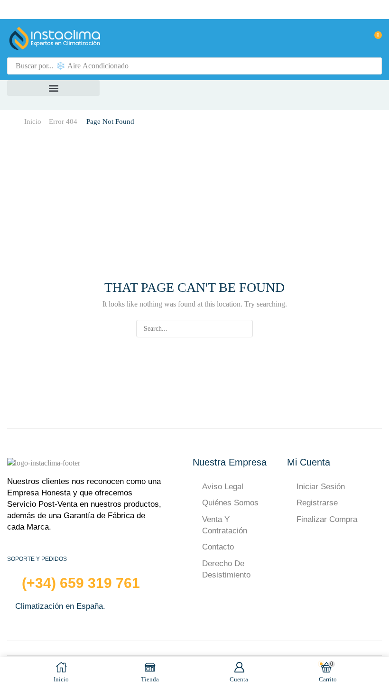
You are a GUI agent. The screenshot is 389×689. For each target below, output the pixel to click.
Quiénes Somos (230, 502)
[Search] (371, 66)
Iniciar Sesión (320, 486)
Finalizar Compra (326, 519)
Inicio (32, 121)
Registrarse (317, 502)
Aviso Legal (222, 486)
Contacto (218, 546)
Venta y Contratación (224, 525)
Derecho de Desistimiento (226, 569)
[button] (355, 38)
